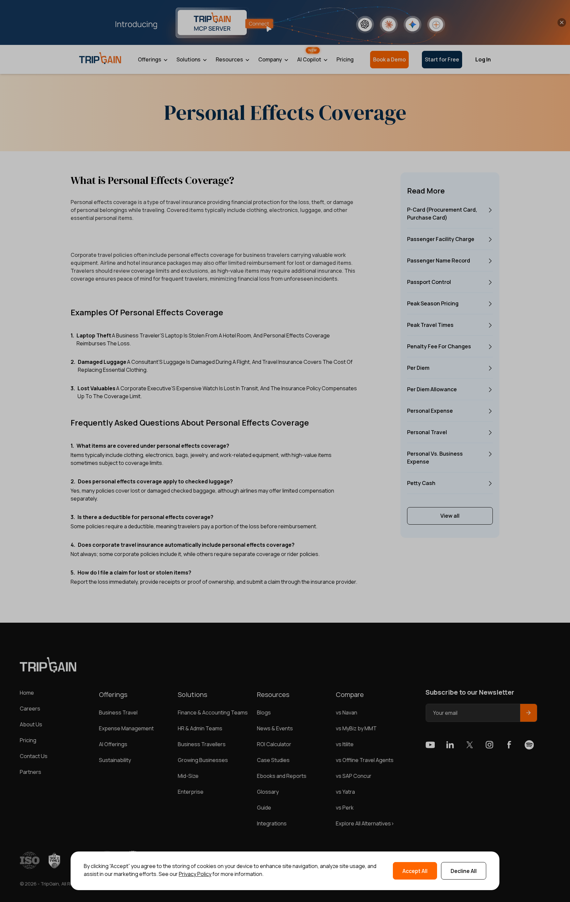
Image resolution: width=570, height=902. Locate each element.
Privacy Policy (195, 874)
